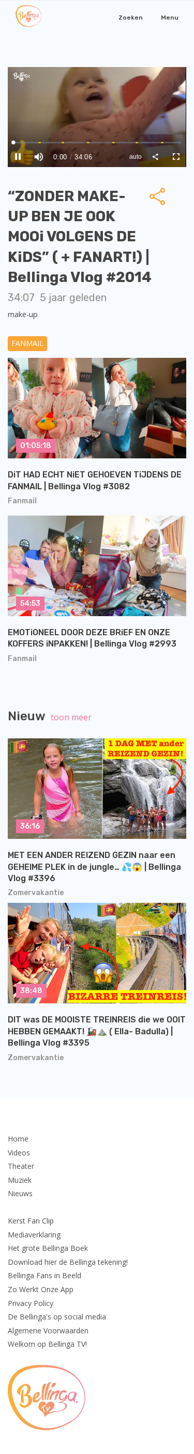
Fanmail (27, 343)
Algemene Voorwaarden (48, 1330)
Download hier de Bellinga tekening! (68, 1262)
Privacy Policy (30, 1303)
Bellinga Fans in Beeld (44, 1275)
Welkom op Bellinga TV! (47, 1344)
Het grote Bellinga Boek (48, 1248)
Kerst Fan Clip (31, 1221)
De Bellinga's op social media (57, 1316)
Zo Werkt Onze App (40, 1289)
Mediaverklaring (34, 1235)
